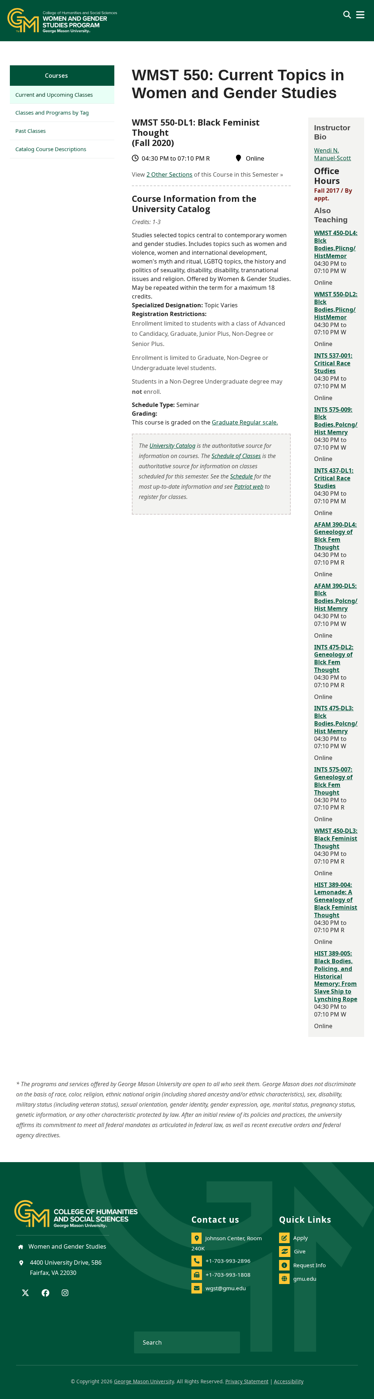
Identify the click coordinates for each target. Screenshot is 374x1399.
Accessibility (289, 1381)
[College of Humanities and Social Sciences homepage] (83, 1210)
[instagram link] (65, 1294)
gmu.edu (304, 1278)
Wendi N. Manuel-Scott (332, 154)
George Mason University (144, 1381)
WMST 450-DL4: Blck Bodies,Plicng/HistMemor (336, 244)
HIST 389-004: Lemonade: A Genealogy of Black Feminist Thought (335, 900)
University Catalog (172, 446)
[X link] (25, 1294)
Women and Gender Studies (66, 1246)
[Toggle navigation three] (360, 15)
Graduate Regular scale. (245, 422)
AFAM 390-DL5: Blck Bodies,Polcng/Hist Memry (336, 597)
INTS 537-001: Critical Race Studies (333, 363)
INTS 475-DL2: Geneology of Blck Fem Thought (334, 658)
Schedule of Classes (236, 456)
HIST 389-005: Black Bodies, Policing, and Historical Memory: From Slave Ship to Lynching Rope (335, 976)
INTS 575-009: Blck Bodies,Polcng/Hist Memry (336, 421)
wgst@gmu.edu (226, 1288)
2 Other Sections (169, 174)
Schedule (241, 476)
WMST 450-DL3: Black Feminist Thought (336, 838)
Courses (56, 76)
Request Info (309, 1265)
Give (300, 1251)
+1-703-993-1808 (228, 1274)
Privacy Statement (246, 1381)
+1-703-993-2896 (228, 1260)
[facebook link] (45, 1294)
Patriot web (248, 487)
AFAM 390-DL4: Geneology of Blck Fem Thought (335, 535)
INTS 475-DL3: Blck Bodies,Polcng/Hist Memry (336, 719)
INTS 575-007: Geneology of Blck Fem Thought (333, 780)
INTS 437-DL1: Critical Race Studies (334, 478)
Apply (300, 1237)
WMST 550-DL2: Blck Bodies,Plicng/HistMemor (336, 305)
